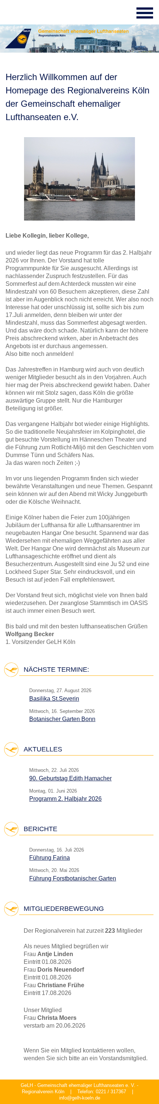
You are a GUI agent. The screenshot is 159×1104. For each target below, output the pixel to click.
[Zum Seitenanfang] (138, 1084)
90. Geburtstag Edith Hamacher (70, 778)
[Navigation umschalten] (144, 13)
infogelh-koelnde (79, 1098)
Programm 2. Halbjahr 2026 (65, 799)
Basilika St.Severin (54, 698)
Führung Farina (49, 858)
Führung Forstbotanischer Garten (72, 878)
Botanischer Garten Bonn (62, 719)
